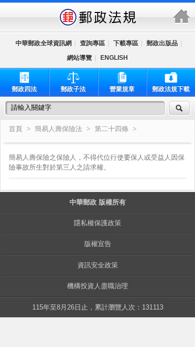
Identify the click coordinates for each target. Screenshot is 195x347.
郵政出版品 (162, 43)
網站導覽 (79, 57)
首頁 (15, 129)
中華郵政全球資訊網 (44, 43)
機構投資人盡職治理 (97, 286)
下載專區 (125, 43)
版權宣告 (97, 244)
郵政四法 (24, 89)
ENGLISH (114, 57)
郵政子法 (73, 89)
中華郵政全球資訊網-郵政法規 (98, 17)
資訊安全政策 (97, 265)
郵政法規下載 (171, 89)
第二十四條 (113, 129)
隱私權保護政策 (97, 223)
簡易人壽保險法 (58, 129)
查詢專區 (92, 43)
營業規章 (122, 89)
